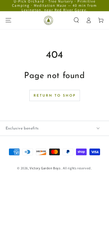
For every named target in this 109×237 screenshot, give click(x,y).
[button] (76, 20)
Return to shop (55, 95)
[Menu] (8, 20)
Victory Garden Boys (45, 168)
